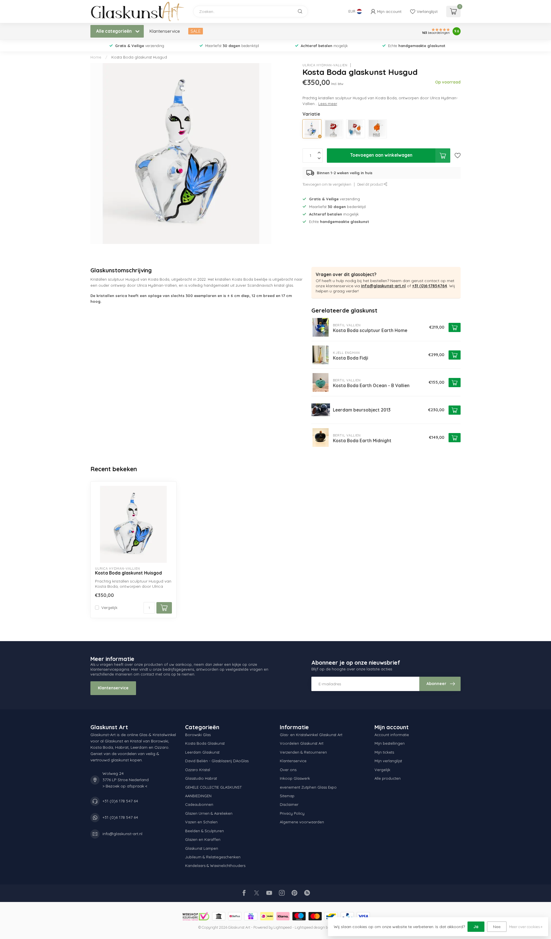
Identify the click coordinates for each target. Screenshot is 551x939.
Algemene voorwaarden (302, 822)
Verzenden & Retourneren (303, 752)
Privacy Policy (292, 813)
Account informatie (392, 734)
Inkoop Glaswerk (295, 778)
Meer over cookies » (525, 926)
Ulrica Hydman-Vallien (325, 65)
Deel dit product (370, 184)
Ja (476, 926)
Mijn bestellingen (390, 743)
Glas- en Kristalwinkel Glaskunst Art (311, 734)
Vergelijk (109, 608)
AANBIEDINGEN (198, 796)
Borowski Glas (198, 734)
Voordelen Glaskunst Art (301, 743)
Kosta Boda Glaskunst (205, 743)
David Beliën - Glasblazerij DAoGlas (217, 760)
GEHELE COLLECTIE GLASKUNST (213, 787)
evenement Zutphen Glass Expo (308, 787)
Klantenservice (165, 31)
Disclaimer (289, 804)
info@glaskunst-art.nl (383, 285)
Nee (496, 926)
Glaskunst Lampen (201, 848)
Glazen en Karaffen (202, 839)
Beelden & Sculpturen (204, 831)
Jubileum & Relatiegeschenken (212, 857)
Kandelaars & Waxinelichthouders (215, 865)
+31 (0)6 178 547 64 (120, 801)
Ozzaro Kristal (197, 769)
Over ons (288, 769)
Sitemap (287, 796)
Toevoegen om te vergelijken (326, 184)
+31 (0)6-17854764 (429, 285)
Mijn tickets (384, 752)
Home (95, 57)
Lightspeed (282, 927)
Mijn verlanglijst (388, 760)
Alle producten (388, 778)
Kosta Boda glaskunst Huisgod (128, 573)
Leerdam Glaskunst (202, 752)
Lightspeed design (310, 927)
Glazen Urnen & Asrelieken (208, 813)
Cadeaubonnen (199, 804)
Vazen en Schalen (201, 822)
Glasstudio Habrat (201, 778)
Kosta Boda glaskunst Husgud (139, 57)
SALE (196, 31)
